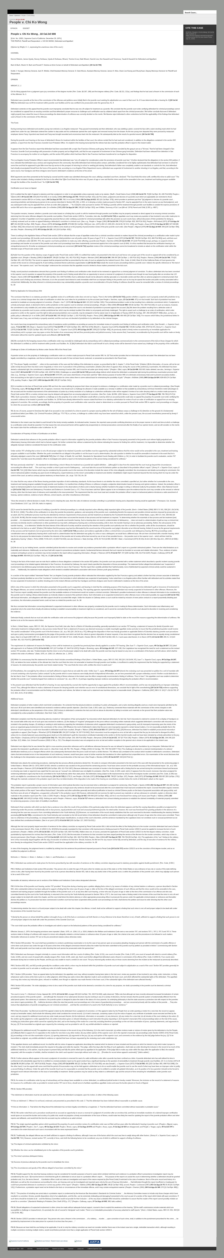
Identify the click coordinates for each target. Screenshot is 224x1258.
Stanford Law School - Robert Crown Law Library (20, 4)
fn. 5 (44, 182)
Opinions (17, 15)
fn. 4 (112, 103)
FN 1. (13, 863)
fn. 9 (42, 263)
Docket (26, 28)
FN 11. (13, 1080)
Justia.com (80, 1248)
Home (11, 15)
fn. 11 (69, 343)
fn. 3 (167, 100)
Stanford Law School (42, 1248)
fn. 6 (73, 205)
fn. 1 (24, 94)
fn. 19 (51, 829)
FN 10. (13, 1058)
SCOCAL (30, 1248)
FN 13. (13, 1113)
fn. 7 (84, 216)
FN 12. (13, 1089)
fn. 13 (56, 399)
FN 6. (13, 965)
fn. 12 (107, 355)
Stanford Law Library (58, 1248)
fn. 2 (138, 100)
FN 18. (13, 1207)
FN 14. (13, 1124)
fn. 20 (95, 842)
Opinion (13, 28)
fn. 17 (48, 555)
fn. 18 (79, 600)
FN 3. (13, 886)
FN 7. (13, 974)
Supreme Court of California (20, 12)
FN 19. (13, 1219)
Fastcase (70, 1248)
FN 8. (13, 985)
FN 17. (13, 1193)
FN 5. (13, 954)
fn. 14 (54, 427)
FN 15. (13, 1135)
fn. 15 (84, 475)
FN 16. (13, 1174)
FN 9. (13, 1011)
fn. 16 (13, 542)
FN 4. (13, 943)
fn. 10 (13, 285)
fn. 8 (28, 246)
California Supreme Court (95, 1248)
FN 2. (13, 869)
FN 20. (13, 1227)
